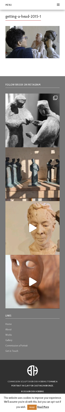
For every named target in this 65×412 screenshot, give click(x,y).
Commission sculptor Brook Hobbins (27, 381)
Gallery (8, 340)
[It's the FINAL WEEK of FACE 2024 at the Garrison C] (32, 228)
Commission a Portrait (16, 345)
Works (8, 334)
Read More (43, 407)
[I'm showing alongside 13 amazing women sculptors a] (32, 282)
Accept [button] (31, 407)
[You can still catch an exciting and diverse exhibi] (32, 120)
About (8, 329)
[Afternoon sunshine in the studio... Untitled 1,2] (32, 174)
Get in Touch (11, 351)
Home (8, 324)
